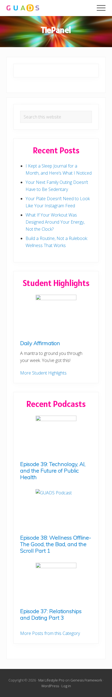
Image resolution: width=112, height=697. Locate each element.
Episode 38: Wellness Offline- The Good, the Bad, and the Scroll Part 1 (55, 544)
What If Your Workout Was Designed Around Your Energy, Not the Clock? (55, 222)
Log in (66, 685)
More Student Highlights (43, 373)
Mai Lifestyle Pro (51, 680)
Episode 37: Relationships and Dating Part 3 (51, 614)
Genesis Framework (86, 680)
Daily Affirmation (40, 343)
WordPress (50, 685)
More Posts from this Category (50, 633)
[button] (101, 8)
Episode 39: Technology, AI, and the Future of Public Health (52, 470)
